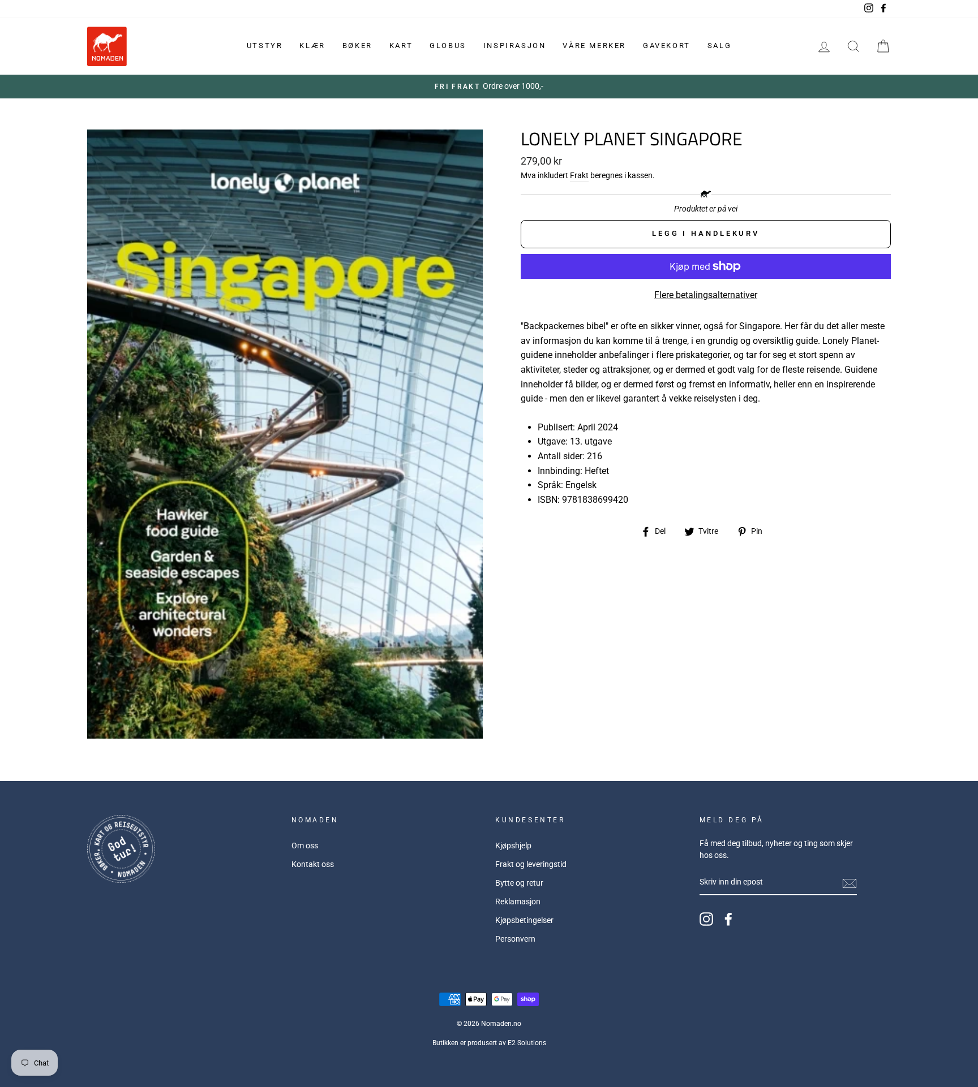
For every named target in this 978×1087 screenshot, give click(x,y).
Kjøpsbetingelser (524, 920)
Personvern (515, 938)
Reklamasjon (518, 901)
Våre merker (594, 45)
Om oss (304, 845)
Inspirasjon (514, 45)
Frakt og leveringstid (531, 864)
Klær (312, 45)
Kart (401, 45)
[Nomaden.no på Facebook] (728, 919)
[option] (489, 86)
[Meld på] (849, 882)
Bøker (357, 45)
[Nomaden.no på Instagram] (706, 919)
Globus (448, 45)
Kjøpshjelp (513, 845)
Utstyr (265, 45)
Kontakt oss (312, 864)
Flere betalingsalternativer (705, 295)
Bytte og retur (519, 882)
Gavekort (666, 45)
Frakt (579, 175)
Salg (719, 45)
